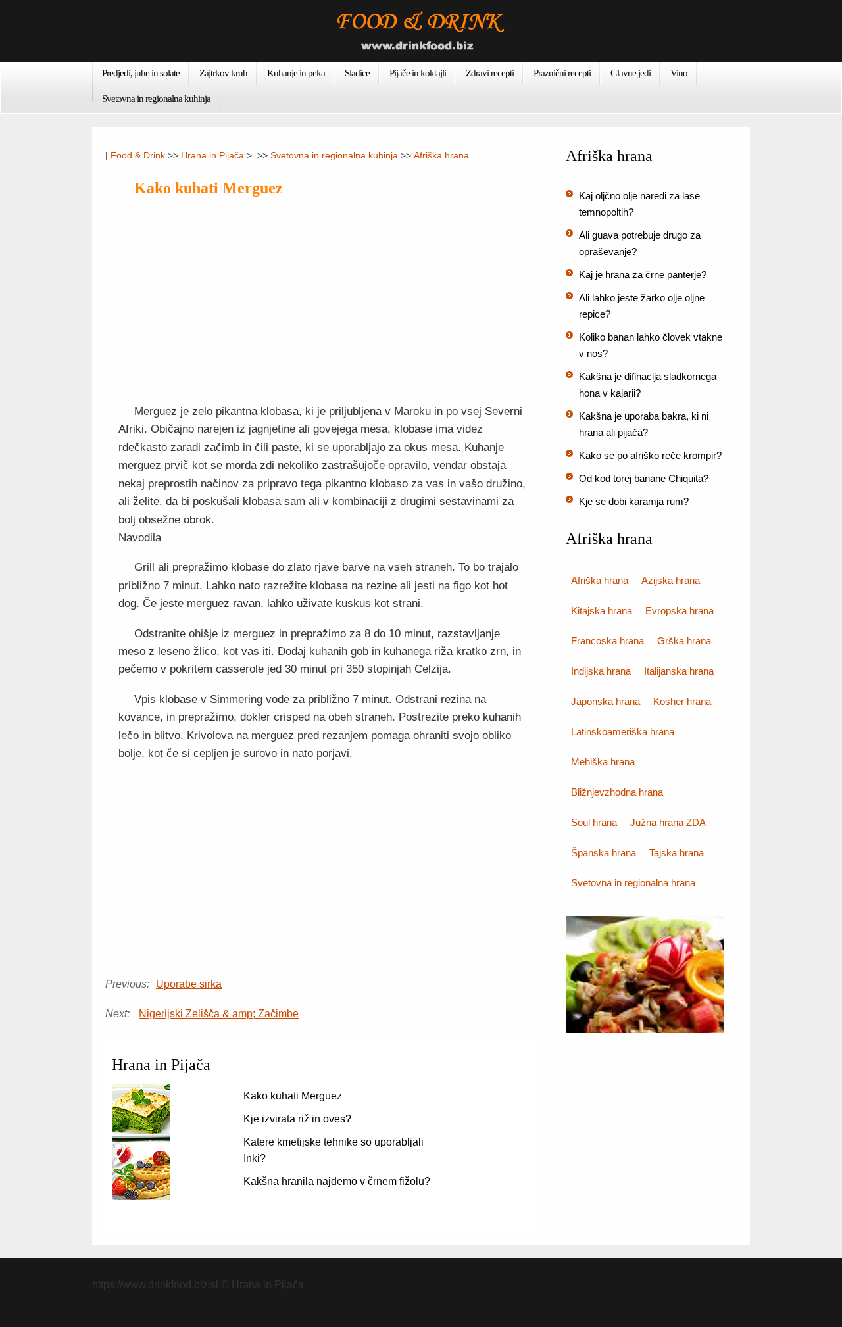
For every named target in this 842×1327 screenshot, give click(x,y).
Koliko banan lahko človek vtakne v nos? (650, 345)
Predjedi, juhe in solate (141, 73)
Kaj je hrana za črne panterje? (642, 274)
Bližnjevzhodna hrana (617, 792)
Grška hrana (684, 640)
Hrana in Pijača (212, 155)
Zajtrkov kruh (223, 73)
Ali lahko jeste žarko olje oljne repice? (642, 306)
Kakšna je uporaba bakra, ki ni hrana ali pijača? (643, 424)
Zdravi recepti (490, 73)
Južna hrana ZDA (668, 822)
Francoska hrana (607, 640)
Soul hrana (594, 822)
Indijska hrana (601, 671)
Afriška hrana (441, 155)
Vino (678, 73)
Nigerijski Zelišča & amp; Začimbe (219, 1013)
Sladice (357, 73)
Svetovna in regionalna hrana (633, 882)
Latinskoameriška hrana (622, 731)
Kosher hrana (682, 701)
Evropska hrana (679, 610)
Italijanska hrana (679, 671)
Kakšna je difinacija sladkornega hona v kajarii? (647, 384)
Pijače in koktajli (417, 73)
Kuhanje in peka (296, 73)
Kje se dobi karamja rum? (634, 501)
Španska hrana (603, 852)
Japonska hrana (605, 701)
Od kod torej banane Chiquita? (643, 478)
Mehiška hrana (603, 761)
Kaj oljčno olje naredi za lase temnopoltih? (639, 204)
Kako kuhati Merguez (292, 1095)
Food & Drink (138, 155)
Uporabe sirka (189, 984)
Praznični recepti (562, 73)
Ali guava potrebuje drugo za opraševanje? (640, 243)
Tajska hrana (676, 852)
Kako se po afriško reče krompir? (650, 455)
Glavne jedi (630, 73)
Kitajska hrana (601, 610)
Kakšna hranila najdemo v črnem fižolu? (336, 1181)
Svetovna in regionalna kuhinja (156, 98)
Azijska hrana (670, 580)
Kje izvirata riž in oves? (297, 1118)
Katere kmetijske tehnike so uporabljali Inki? (333, 1150)
